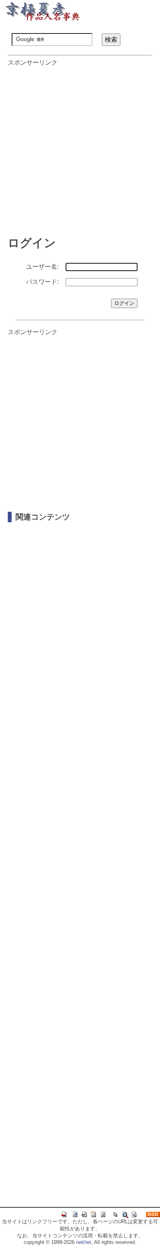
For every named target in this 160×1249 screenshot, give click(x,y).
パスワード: (42, 281)
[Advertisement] (80, 147)
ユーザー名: (42, 266)
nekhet (83, 1242)
